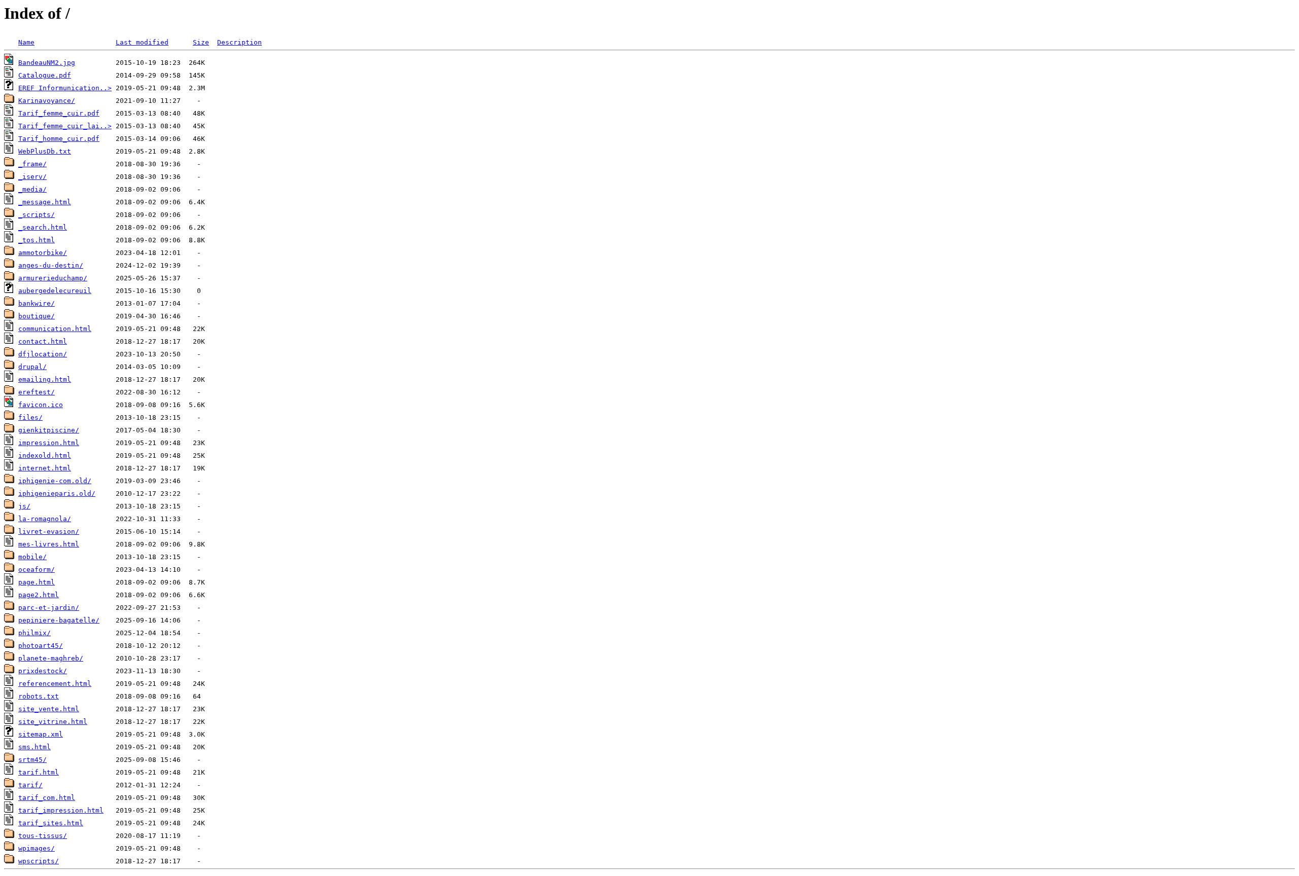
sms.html (34, 747)
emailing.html (44, 379)
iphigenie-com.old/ (54, 481)
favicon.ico (40, 405)
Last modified (142, 42)
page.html (36, 582)
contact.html (42, 341)
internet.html (44, 468)
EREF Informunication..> (65, 88)
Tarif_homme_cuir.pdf (58, 138)
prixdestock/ (42, 671)
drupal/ (32, 367)
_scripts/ (36, 214)
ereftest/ (36, 392)
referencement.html (54, 683)
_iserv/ (32, 176)
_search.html (42, 227)
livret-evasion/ (48, 531)
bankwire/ (36, 303)
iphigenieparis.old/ (56, 493)
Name (26, 42)
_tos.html (36, 240)
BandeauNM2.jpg (46, 62)
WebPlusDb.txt (44, 151)
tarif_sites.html (50, 823)
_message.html (44, 202)
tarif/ (30, 785)
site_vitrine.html (52, 721)
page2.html (38, 595)
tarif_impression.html (61, 810)
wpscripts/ (38, 861)
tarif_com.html (46, 797)
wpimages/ (36, 848)
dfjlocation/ (42, 354)
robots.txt (38, 696)
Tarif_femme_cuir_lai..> (65, 126)
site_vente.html (48, 709)
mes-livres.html (48, 544)
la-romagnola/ (44, 519)
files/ (30, 417)
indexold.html (44, 455)
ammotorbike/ (42, 253)
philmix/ (34, 633)
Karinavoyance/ (46, 100)
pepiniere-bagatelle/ (58, 620)
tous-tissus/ (42, 836)
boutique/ (36, 316)
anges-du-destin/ (50, 265)
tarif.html (38, 772)
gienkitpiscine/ (48, 430)
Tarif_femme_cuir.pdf (58, 113)
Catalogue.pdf (44, 75)
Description (239, 42)
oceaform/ (36, 569)
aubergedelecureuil (54, 291)
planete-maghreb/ (50, 658)
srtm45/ (32, 759)
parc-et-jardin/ (48, 607)
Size (201, 42)
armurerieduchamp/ (52, 278)
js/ (24, 506)
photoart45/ (40, 645)
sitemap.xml (40, 734)
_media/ (32, 189)
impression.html (48, 443)
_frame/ (32, 164)
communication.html (54, 329)
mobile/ (32, 557)
